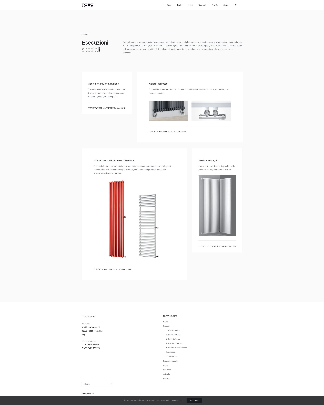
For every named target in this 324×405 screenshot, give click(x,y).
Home (165, 322)
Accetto (194, 400)
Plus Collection (174, 330)
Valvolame (172, 356)
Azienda (166, 374)
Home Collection (174, 335)
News (165, 365)
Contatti (166, 378)
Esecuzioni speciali (170, 361)
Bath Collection (174, 339)
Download (167, 370)
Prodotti (166, 326)
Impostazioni (177, 400)
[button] (236, 5)
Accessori (172, 352)
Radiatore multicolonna (177, 348)
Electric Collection (175, 343)
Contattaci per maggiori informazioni (106, 108)
